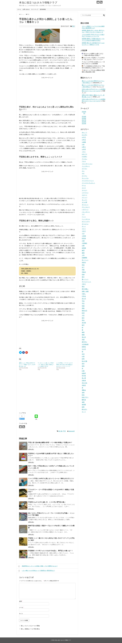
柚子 (83, 325)
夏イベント (85, 279)
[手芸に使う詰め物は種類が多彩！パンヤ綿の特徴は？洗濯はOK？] (23, 446)
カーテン (84, 176)
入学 (83, 255)
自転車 (84, 380)
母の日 (84, 337)
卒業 (83, 269)
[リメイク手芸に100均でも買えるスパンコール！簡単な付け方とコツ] (23, 482)
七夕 (83, 233)
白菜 (83, 356)
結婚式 (84, 373)
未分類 (84, 322)
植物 (83, 334)
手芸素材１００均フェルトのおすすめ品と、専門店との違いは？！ (50, 550)
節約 (83, 366)
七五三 (84, 231)
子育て (84, 284)
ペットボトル (86, 219)
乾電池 (84, 238)
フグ (83, 214)
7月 (84, 113)
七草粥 (84, 236)
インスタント (86, 166)
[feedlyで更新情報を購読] (98, 2)
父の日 (84, 349)
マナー (84, 229)
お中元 (84, 137)
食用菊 (84, 404)
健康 (83, 253)
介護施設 (84, 243)
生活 (83, 354)
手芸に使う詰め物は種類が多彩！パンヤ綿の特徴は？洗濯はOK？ (50, 442)
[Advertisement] (47, 90)
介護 (83, 241)
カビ (83, 173)
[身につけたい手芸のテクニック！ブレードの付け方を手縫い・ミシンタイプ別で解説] (23, 516)
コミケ (84, 188)
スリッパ (84, 197)
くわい (84, 151)
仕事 (83, 245)
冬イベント (85, 260)
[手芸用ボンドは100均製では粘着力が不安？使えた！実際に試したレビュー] (23, 457)
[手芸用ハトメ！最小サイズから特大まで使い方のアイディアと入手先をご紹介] (23, 541)
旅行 (83, 318)
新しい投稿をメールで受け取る (30, 629)
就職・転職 (85, 291)
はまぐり (84, 154)
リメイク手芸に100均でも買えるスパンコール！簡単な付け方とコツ (51, 478)
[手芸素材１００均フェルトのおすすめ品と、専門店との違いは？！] (23, 554)
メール (21, 607)
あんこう (84, 132)
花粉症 (84, 385)
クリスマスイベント (88, 180)
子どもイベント (86, 281)
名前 (21, 601)
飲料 (83, 407)
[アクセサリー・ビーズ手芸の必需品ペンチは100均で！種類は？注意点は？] (23, 493)
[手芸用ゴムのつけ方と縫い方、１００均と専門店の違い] (23, 505)
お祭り (84, 147)
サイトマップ (34, 9)
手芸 (73, 26)
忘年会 (84, 296)
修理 (83, 250)
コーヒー (84, 190)
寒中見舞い (85, 289)
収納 (83, 274)
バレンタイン (86, 212)
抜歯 (83, 306)
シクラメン (85, 192)
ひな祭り (84, 156)
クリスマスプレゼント (88, 183)
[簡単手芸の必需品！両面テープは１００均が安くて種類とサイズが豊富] (23, 529)
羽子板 (84, 375)
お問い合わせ (26, 9)
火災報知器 (85, 344)
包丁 (83, 267)
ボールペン (85, 224)
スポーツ (84, 195)
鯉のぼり (84, 409)
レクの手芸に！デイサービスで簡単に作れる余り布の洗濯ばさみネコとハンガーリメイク (64, 364)
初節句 (84, 262)
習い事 (84, 378)
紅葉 (83, 371)
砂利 (83, 359)
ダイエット (85, 204)
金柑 (83, 392)
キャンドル (85, 178)
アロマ (84, 161)
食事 (83, 402)
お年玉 (84, 139)
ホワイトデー (86, 221)
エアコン (84, 168)
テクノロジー (86, 207)
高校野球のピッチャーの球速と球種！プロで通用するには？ (40, 566)
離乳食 (84, 399)
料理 (83, 313)
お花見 (84, 149)
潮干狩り (84, 342)
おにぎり (84, 135)
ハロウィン (85, 209)
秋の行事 (84, 361)
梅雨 (83, 332)
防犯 (83, 395)
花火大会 (84, 383)
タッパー (84, 200)
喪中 (83, 277)
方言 (83, 315)
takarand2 (72, 431)
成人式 (84, 298)
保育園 (84, 248)
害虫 (83, 286)
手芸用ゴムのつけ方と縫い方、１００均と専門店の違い (47, 502)
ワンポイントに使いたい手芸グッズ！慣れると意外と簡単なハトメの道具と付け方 (46, 364)
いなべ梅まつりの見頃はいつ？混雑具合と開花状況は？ (38, 570)
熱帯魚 (84, 346)
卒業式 (84, 272)
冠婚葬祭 (84, 257)
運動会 (84, 390)
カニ (83, 171)
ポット (84, 226)
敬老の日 (84, 310)
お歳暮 (84, 142)
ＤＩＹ (84, 412)
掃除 (83, 308)
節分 (83, 363)
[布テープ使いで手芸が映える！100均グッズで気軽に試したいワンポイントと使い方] (23, 469)
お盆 (83, 144)
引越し (84, 294)
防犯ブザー (85, 397)
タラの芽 (84, 202)
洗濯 (83, 339)
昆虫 (83, 320)
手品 (83, 301)
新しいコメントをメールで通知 (30, 625)
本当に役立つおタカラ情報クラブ (38, 2)
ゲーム (84, 185)
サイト (21, 613)
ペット (84, 216)
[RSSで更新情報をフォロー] (101, 2)
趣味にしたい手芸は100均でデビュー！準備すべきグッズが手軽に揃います (27, 364)
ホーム (19, 9)
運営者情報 (43, 9)
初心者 (60, 431)
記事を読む (31, 449)
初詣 (83, 265)
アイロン (84, 159)
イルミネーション (87, 163)
